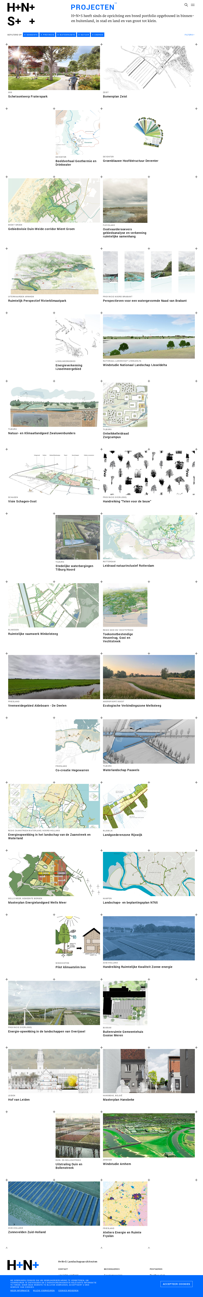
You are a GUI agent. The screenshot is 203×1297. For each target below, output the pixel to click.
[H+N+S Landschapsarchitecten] (23, 1273)
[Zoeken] (186, 5)
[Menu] (193, 5)
